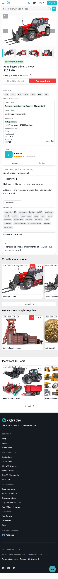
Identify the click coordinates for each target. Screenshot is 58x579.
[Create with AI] (29, 3)
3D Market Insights (9, 493)
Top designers (7, 516)
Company (5, 434)
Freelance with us (9, 498)
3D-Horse (18, 153)
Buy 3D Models (7, 452)
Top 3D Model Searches (11, 502)
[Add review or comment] (53, 235)
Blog (4, 438)
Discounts (6, 479)
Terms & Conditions (10, 559)
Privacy (23, 559)
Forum (5, 525)
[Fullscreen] (5, 16)
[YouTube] (9, 568)
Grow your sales (8, 489)
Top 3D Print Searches (11, 507)
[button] (49, 9)
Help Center (7, 447)
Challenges (6, 520)
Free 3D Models (8, 470)
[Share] (47, 87)
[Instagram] (14, 568)
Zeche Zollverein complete (12, 348)
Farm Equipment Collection (12, 398)
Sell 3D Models (8, 484)
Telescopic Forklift (9, 297)
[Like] (11, 87)
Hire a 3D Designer (9, 466)
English (32, 559)
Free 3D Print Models (10, 475)
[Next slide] (52, 31)
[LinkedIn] (4, 568)
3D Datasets (7, 461)
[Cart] (34, 3)
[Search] (54, 9)
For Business (7, 457)
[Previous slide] (5, 31)
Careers (5, 443)
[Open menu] (3, 3)
